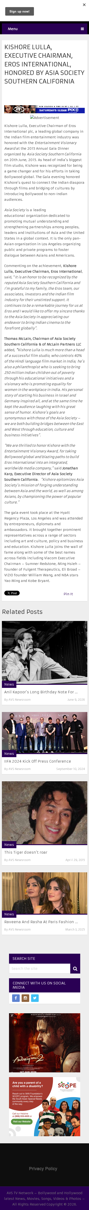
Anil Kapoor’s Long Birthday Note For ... (41, 692)
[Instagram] (25, 998)
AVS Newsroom (20, 699)
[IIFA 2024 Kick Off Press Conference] (44, 733)
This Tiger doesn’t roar (25, 852)
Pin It (68, 594)
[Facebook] (16, 998)
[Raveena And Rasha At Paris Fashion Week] (44, 893)
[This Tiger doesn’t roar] (44, 813)
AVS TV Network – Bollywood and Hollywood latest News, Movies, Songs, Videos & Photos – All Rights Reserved (44, 1198)
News (9, 684)
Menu (13, 29)
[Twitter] (35, 998)
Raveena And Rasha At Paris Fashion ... (41, 922)
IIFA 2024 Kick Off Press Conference (37, 761)
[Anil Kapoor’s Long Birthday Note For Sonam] (44, 653)
